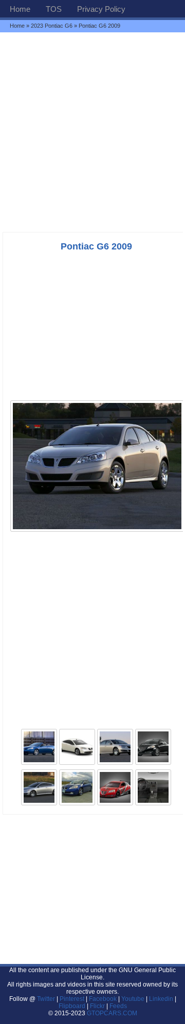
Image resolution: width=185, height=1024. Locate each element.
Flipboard (72, 1006)
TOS (54, 9)
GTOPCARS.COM (112, 1013)
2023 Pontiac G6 (51, 26)
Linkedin (161, 998)
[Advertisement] (92, 132)
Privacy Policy (101, 9)
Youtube (132, 998)
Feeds (118, 1006)
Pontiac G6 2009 (96, 246)
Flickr (97, 1006)
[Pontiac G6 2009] (97, 531)
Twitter (47, 998)
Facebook (103, 998)
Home (20, 9)
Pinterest (72, 998)
